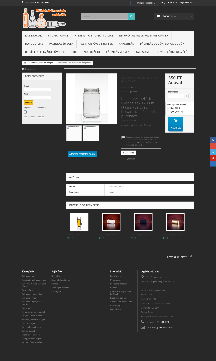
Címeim (54, 284)
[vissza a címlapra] (25, 63)
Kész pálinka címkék (31, 327)
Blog (163, 2)
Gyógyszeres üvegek (31, 339)
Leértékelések (116, 276)
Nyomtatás (130, 159)
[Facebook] (25, 111)
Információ (91, 52)
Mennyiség (173, 92)
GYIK (74, 52)
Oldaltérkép (115, 309)
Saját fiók (56, 271)
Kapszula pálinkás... (108, 234)
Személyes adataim (60, 288)
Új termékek (115, 280)
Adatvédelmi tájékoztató (121, 302)
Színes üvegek (28, 331)
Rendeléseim (57, 276)
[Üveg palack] (42, 69)
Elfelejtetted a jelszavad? (34, 117)
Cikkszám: (126, 87)
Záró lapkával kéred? (177, 104)
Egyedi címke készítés (172, 52)
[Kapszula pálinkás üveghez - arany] (175, 222)
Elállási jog (115, 305)
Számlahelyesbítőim (60, 280)
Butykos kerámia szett (32, 316)
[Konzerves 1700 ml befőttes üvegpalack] (74, 133)
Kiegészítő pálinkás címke (94, 35)
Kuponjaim (56, 291)
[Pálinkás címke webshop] (49, 18)
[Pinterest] (213, 158)
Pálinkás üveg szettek (96, 43)
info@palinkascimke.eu (162, 327)
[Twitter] (213, 152)
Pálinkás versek (117, 52)
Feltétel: (124, 92)
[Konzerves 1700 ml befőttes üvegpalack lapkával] (91, 133)
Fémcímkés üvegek (31, 335)
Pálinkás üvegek (61, 43)
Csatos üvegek (28, 323)
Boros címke (34, 43)
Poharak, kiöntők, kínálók (33, 312)
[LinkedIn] (213, 164)
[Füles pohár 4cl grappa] (79, 222)
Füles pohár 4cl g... (76, 234)
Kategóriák (33, 35)
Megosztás (129, 153)
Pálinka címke (58, 35)
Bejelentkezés (186, 2)
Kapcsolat (172, 2)
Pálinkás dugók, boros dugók (162, 43)
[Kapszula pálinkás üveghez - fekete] (143, 222)
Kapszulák (126, 43)
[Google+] (213, 146)
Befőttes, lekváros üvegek (45, 52)
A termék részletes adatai (82, 154)
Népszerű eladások (118, 284)
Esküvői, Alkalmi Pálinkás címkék (143, 35)
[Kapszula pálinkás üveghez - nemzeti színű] (111, 222)
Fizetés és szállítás (118, 298)
